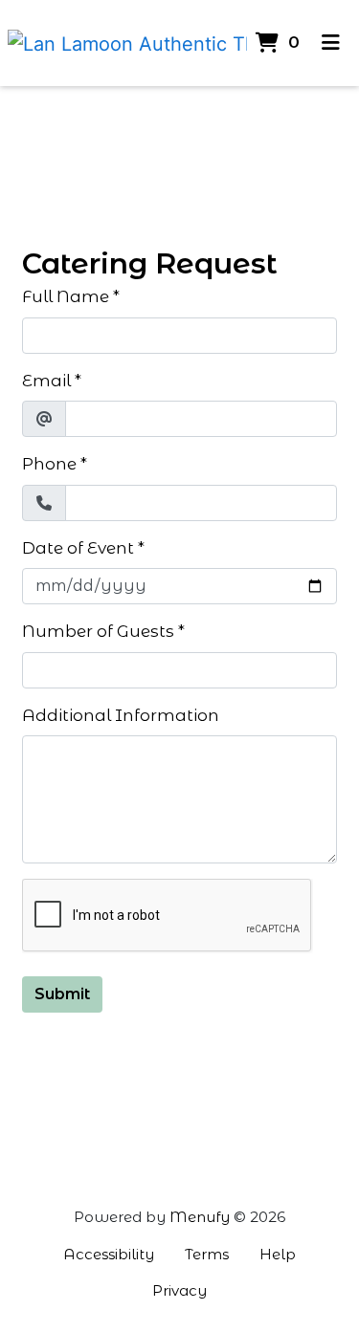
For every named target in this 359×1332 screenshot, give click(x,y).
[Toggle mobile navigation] (331, 43)
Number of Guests (98, 631)
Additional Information (120, 715)
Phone (49, 463)
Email (46, 380)
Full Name (65, 296)
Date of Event (78, 547)
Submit (62, 994)
